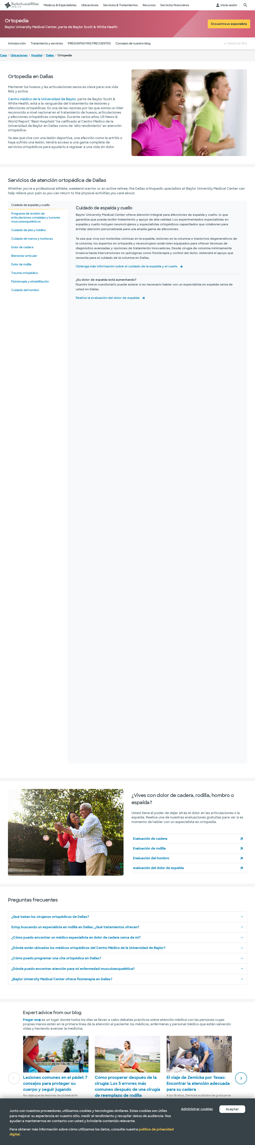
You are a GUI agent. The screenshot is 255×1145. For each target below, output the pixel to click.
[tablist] (38, 482)
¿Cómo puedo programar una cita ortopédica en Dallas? (56, 958)
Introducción (17, 43)
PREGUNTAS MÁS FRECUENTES (89, 43)
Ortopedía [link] (65, 55)
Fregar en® (32, 1020)
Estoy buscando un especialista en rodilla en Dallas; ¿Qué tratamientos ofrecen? (75, 927)
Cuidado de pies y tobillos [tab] (28, 230)
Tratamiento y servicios (47, 43)
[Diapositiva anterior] (14, 1078)
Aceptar (232, 1109)
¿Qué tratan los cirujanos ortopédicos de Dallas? (50, 917)
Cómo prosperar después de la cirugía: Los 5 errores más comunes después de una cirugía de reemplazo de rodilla (127, 1086)
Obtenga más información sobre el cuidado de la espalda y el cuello (127, 266)
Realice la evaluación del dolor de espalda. (108, 298)
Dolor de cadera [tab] (22, 247)
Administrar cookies (197, 1109)
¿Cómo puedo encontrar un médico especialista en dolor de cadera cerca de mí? (76, 937)
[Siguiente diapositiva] (241, 1078)
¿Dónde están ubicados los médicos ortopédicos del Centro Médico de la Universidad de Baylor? (88, 948)
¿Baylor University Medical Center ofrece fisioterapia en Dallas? (61, 979)
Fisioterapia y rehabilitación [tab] (30, 281)
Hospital (36, 55)
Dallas (50, 55)
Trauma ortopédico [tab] (24, 273)
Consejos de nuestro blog (133, 43)
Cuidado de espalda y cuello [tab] (30, 205)
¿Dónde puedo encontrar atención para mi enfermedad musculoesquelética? (73, 969)
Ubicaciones (19, 55)
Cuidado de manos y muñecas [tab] (32, 238)
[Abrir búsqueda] (245, 5)
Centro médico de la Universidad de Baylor (42, 99)
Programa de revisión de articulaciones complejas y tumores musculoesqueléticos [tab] (35, 217)
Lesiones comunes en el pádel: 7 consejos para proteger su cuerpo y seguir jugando (55, 1083)
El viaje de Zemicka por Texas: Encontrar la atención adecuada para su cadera (198, 1083)
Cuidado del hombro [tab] (25, 290)
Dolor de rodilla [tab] (21, 264)
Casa (3, 55)
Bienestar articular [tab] (24, 256)
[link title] (22, 5)
